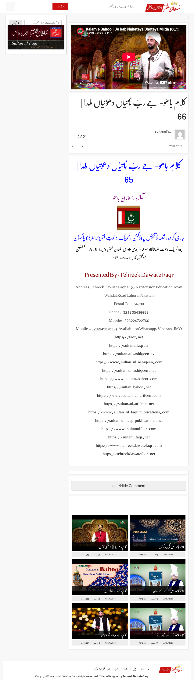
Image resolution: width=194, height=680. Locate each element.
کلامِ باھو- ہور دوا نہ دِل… (113, 591)
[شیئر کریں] (95, 146)
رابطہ (125, 668)
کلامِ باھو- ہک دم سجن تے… (169, 635)
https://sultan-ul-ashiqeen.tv (129, 353)
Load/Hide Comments (128, 486)
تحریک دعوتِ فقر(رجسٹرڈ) (106, 668)
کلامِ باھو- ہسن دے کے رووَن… (167, 591)
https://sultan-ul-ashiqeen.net (129, 370)
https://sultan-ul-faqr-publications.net (129, 420)
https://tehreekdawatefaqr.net (129, 453)
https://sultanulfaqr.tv (129, 345)
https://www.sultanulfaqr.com (128, 428)
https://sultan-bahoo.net (129, 387)
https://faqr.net (129, 337)
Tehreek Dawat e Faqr (136, 676)
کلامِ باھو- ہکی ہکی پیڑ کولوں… (170, 546)
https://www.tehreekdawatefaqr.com (129, 445)
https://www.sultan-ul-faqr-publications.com (128, 412)
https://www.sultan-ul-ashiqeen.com (128, 362)
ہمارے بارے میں (141, 668)
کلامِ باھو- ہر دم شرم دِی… (112, 635)
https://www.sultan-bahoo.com (128, 378)
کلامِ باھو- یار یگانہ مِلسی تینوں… (111, 546)
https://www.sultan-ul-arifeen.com (129, 395)
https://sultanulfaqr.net (129, 437)
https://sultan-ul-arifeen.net (129, 403)
